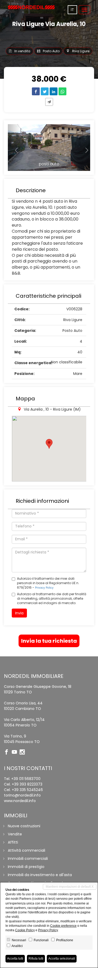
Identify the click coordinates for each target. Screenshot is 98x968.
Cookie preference (63, 926)
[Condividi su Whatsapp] (62, 91)
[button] (14, 147)
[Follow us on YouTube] (16, 752)
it (72, 9)
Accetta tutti (15, 958)
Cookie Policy (25, 930)
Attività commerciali (26, 850)
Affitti (13, 842)
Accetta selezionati (61, 958)
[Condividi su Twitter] (45, 91)
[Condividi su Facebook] (36, 91)
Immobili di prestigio (26, 866)
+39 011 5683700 (26, 778)
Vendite (15, 834)
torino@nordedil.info (22, 795)
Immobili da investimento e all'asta (40, 874)
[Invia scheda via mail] (49, 102)
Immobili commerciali (28, 858)
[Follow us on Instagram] (23, 752)
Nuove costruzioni (24, 826)
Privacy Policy (44, 588)
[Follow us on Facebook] (8, 752)
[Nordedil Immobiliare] (31, 7)
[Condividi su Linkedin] (53, 91)
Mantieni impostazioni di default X (70, 886)
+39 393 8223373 (27, 784)
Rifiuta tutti (35, 958)
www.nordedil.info (20, 800)
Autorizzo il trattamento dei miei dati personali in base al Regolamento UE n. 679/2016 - (48, 583)
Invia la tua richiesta (49, 641)
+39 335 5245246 (27, 789)
